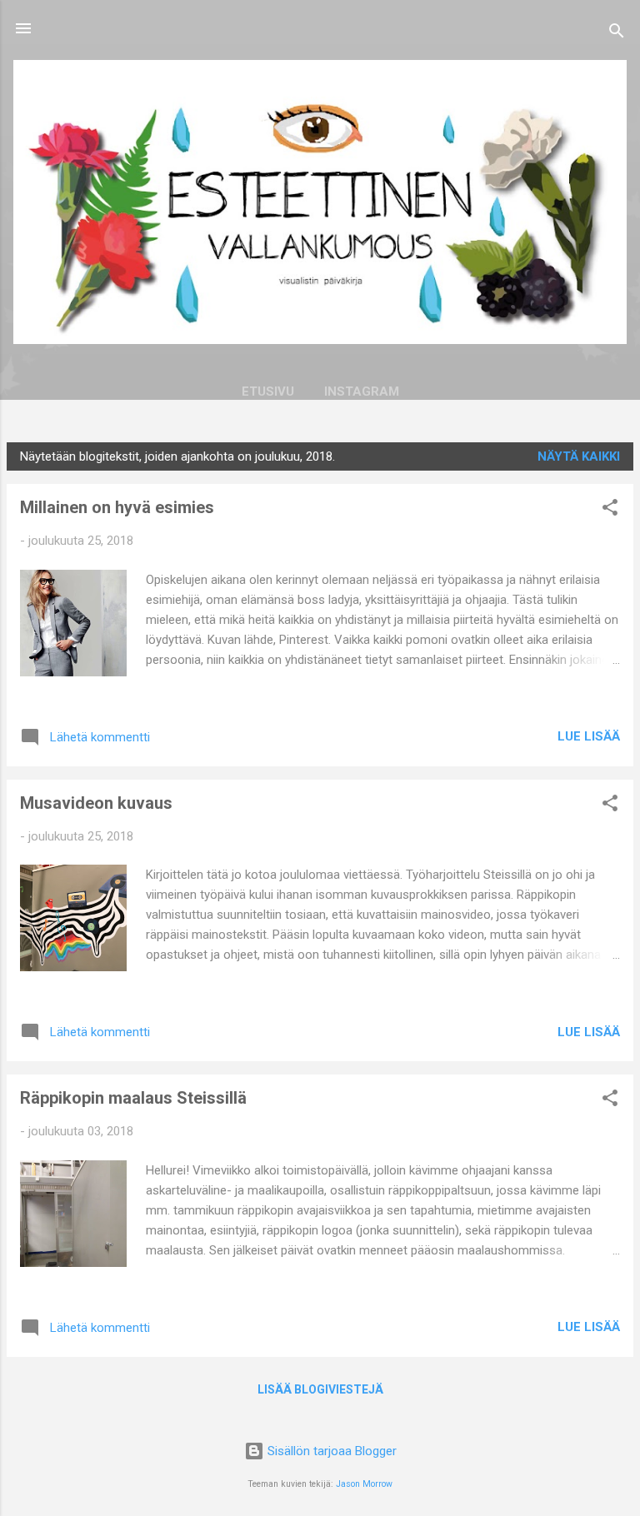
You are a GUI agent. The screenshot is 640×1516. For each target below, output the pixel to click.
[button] (610, 510)
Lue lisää (589, 736)
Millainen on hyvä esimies (117, 507)
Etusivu (268, 391)
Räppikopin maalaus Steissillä (133, 1098)
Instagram (361, 391)
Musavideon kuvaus (96, 803)
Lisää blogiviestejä (320, 1389)
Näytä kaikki (579, 456)
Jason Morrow (364, 1484)
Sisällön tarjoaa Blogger (330, 1451)
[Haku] (617, 33)
